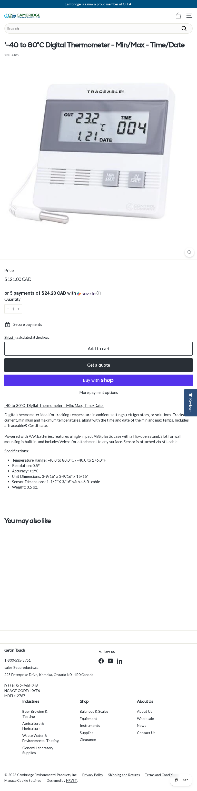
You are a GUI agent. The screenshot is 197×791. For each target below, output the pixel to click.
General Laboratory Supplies (37, 750)
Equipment (88, 718)
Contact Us (146, 732)
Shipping (10, 337)
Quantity (12, 299)
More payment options (98, 392)
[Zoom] (189, 252)
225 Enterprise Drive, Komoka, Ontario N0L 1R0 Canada (48, 674)
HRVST (71, 780)
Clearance (88, 739)
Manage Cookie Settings (22, 780)
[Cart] (178, 15)
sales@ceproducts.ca (21, 667)
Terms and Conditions (161, 775)
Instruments (90, 725)
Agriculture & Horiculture (33, 726)
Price (9, 270)
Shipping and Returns (124, 775)
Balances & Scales (94, 711)
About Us (144, 711)
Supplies (86, 732)
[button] (98, 293)
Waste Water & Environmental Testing (40, 738)
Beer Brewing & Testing (34, 714)
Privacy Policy (92, 775)
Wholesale (145, 718)
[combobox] (98, 28)
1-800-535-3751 (17, 660)
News (141, 725)
